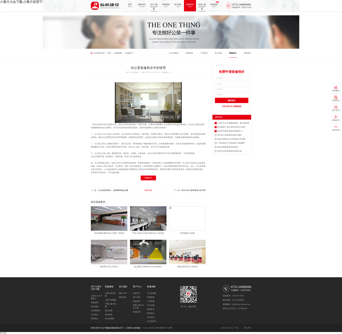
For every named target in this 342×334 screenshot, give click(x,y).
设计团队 (178, 5)
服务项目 (142, 5)
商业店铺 (108, 311)
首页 (130, 5)
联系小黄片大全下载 (202, 7)
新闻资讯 (190, 5)
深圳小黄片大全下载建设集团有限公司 (107, 328)
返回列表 (148, 190)
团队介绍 (122, 293)
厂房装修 (203, 53)
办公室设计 (151, 321)
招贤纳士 (94, 319)
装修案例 (166, 5)
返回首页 (136, 312)
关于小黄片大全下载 (154, 7)
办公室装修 (173, 53)
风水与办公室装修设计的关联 (193, 190)
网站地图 (3, 333)
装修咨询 (336, 120)
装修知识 (247, 53)
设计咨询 (336, 110)
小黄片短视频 (110, 300)
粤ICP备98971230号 (164, 328)
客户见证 (136, 297)
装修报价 (214, 5)
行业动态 (150, 317)
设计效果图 (109, 319)
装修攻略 (118, 53)
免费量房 (336, 91)
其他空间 (108, 315)
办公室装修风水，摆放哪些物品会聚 (113, 190)
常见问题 (218, 53)
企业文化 (94, 315)
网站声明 (247, 328)
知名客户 (136, 293)
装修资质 (94, 303)
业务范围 (94, 307)
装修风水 (129, 53)
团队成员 (122, 297)
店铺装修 (189, 53)
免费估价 (148, 178)
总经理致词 (95, 311)
